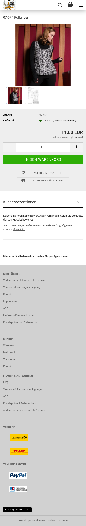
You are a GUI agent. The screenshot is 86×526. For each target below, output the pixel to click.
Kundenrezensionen (19, 202)
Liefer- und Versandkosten (18, 315)
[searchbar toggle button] (60, 5)
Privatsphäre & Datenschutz (19, 403)
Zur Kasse (9, 359)
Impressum (10, 301)
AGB (5, 308)
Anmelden (19, 229)
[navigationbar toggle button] (81, 5)
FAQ (5, 382)
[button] (9, 147)
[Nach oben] (74, 520)
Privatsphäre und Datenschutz (21, 322)
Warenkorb (9, 345)
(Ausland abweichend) (64, 120)
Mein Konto (9, 352)
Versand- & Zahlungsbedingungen (23, 287)
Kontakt (7, 294)
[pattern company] (8, 5)
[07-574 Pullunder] (43, 54)
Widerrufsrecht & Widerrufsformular (24, 280)
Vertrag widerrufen (17, 509)
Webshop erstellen (30, 520)
